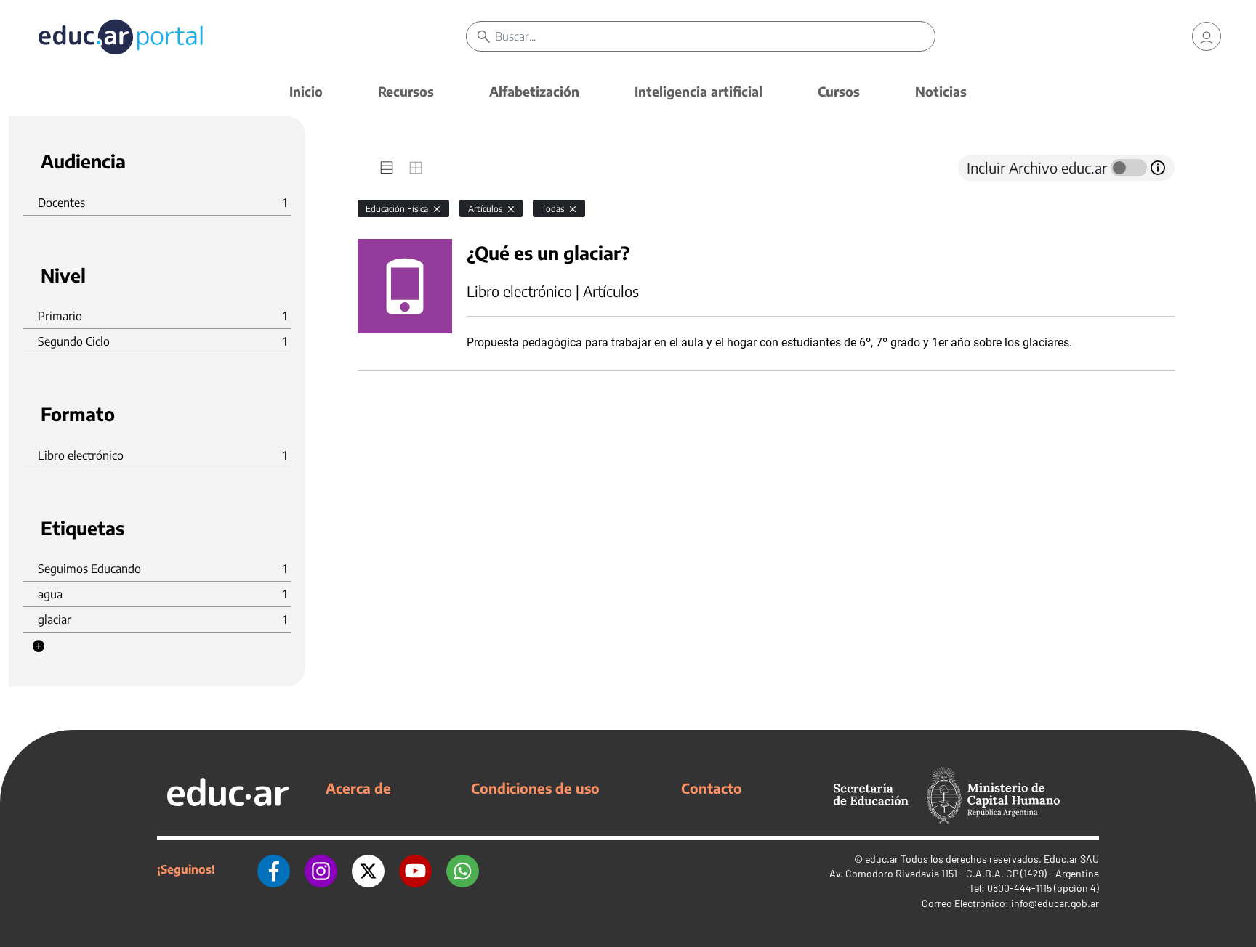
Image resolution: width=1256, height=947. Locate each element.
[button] (38, 646)
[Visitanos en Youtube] (415, 869)
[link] (1206, 36)
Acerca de (358, 788)
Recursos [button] (406, 91)
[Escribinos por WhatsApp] (462, 869)
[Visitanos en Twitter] (368, 869)
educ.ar (881, 859)
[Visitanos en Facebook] (273, 869)
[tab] (386, 167)
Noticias (941, 91)
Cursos (839, 91)
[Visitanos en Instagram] (321, 869)
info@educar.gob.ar (1055, 903)
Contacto (711, 788)
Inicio (306, 91)
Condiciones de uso (535, 788)
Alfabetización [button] (534, 91)
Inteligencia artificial (698, 91)
